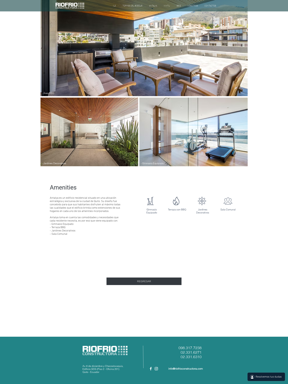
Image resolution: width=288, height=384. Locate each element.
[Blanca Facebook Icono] (150, 368)
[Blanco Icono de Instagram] (156, 368)
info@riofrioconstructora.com (185, 368)
